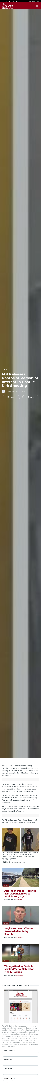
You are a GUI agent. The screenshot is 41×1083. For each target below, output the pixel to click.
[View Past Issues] (20, 1006)
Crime (6, 370)
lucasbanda (19, 899)
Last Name (8, 1068)
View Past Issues (20, 1024)
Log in (37, 1)
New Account (32, 1)
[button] (11, 397)
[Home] (5, 6)
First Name (8, 1059)
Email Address (9, 1050)
